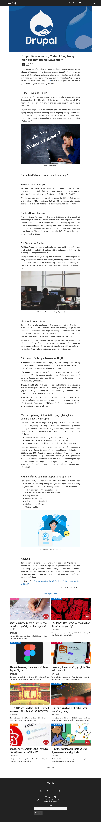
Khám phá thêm (50, 593)
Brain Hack (56, 599)
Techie (48, 81)
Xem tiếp (50, 767)
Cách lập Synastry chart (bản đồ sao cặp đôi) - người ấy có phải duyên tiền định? (28, 626)
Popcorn (14, 684)
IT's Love (14, 599)
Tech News (56, 643)
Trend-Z (14, 725)
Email (50, 805)
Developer (76, 587)
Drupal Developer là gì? (67, 587)
